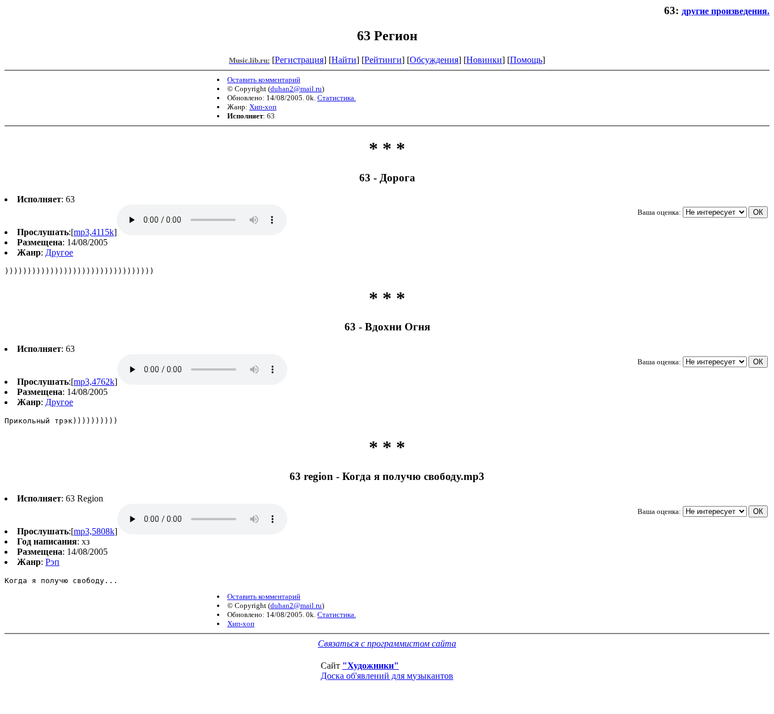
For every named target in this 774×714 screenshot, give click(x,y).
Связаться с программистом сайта (387, 643)
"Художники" (370, 665)
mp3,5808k (94, 531)
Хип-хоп (263, 107)
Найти (343, 60)
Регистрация (299, 60)
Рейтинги (383, 60)
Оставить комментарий (263, 79)
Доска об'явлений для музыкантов (387, 676)
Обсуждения (434, 60)
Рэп (52, 562)
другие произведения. (725, 11)
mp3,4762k (94, 381)
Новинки (484, 60)
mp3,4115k (94, 232)
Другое (59, 252)
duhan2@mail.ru (296, 88)
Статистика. (336, 98)
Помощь (526, 60)
